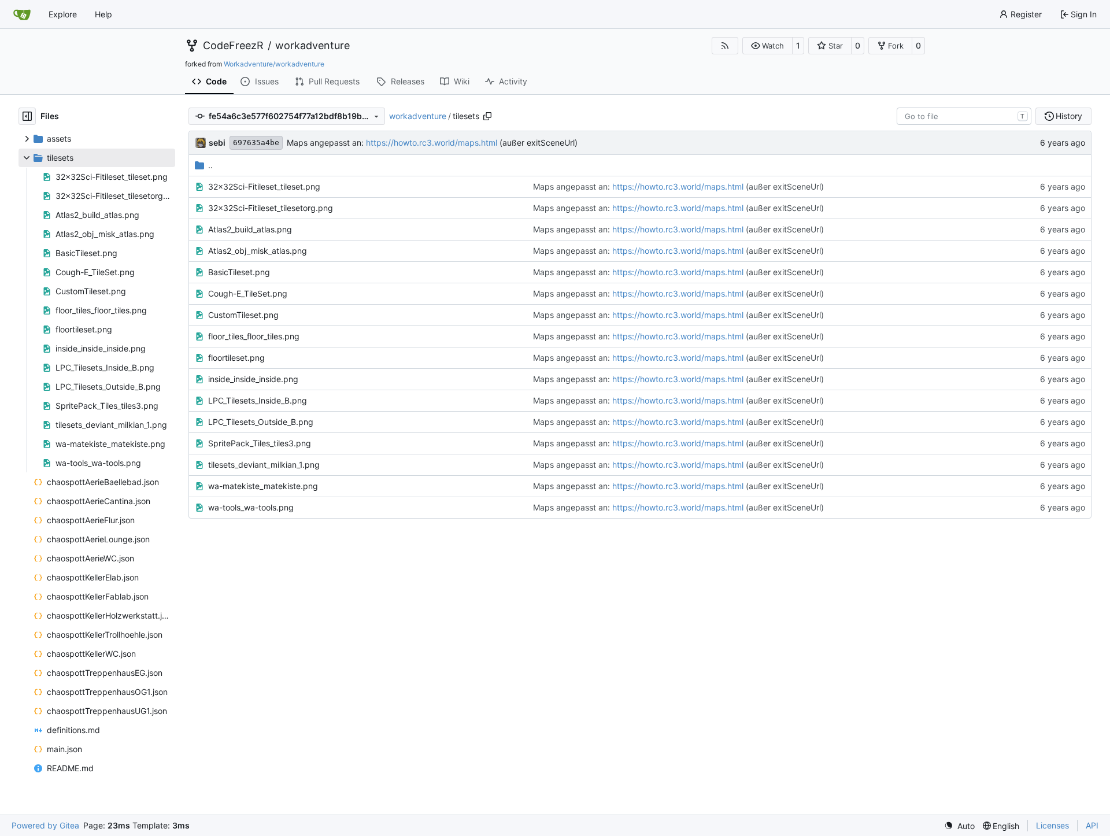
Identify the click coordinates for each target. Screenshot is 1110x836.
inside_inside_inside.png (253, 379)
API (1092, 825)
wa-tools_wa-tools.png (251, 507)
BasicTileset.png (239, 272)
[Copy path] (487, 116)
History (1069, 116)
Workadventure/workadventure (274, 64)
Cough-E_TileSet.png (247, 293)
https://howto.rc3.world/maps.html (431, 142)
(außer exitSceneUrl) (537, 142)
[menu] (959, 826)
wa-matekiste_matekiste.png (263, 486)
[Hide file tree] (27, 116)
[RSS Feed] (725, 45)
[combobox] (964, 116)
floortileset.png (236, 357)
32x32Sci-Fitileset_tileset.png (264, 186)
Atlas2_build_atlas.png (250, 229)
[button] (767, 45)
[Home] (22, 14)
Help (103, 14)
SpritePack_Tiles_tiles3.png (259, 443)
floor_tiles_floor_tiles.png (253, 336)
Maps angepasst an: (326, 142)
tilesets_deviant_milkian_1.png (264, 464)
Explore (63, 14)
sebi (217, 142)
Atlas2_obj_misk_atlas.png (257, 251)
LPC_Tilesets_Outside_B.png (260, 422)
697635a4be (256, 142)
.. (210, 165)
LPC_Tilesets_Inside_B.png (257, 400)
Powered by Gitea (45, 825)
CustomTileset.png (243, 315)
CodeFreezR (233, 45)
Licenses (1052, 825)
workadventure (312, 45)
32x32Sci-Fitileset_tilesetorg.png (270, 208)
